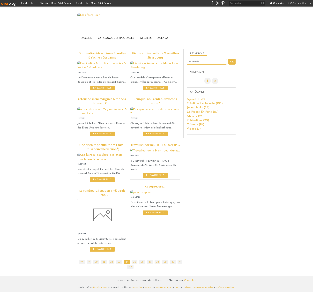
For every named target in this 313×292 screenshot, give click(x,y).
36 (142, 262)
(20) (198, 120)
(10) (195, 124)
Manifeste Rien (100, 287)
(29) (202, 112)
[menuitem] (86, 38)
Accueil (87, 37)
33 (119, 262)
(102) (205, 103)
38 (157, 262)
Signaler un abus (163, 287)
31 (104, 262)
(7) (194, 128)
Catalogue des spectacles (116, 37)
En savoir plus (102, 88)
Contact (148, 287)
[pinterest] (223, 3)
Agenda (162, 37)
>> (130, 266)
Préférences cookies (225, 287)
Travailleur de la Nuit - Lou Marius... (155, 145)
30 (96, 262)
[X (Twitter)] (218, 3)
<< (81, 262)
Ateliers (146, 37)
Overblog (190, 280)
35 (134, 262)
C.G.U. (177, 287)
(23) (195, 116)
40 (172, 262)
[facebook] (212, 3)
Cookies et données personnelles (198, 287)
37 (150, 262)
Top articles (136, 287)
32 (111, 262)
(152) (196, 99)
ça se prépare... (155, 186)
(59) (198, 107)
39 (165, 262)
